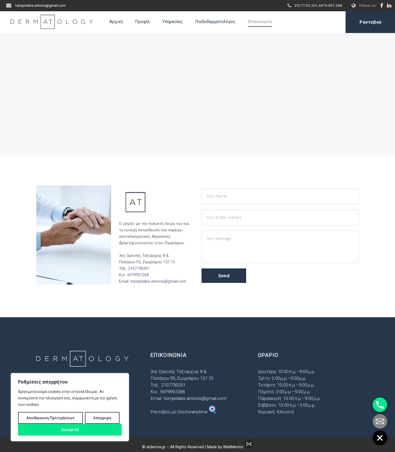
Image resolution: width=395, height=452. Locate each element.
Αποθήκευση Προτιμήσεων (50, 418)
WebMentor (233, 446)
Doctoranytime (193, 411)
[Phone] (380, 405)
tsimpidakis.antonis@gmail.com (158, 281)
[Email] (380, 421)
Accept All (70, 430)
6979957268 (138, 274)
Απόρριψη (102, 418)
